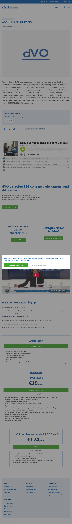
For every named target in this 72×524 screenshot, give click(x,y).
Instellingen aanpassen (39, 265)
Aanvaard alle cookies (16, 265)
